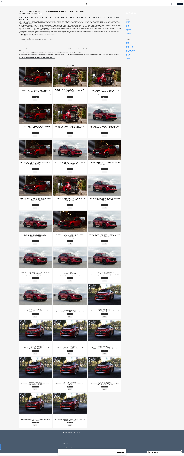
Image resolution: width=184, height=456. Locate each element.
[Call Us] (176, 1)
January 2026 (128, 30)
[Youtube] (135, 13)
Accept (121, 452)
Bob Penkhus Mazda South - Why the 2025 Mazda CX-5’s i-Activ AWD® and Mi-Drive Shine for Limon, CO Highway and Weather (69, 18)
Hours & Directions (110, 440)
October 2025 (128, 33)
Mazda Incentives (66, 443)
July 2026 (127, 22)
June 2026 (127, 23)
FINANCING (94, 436)
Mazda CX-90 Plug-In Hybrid (130, 47)
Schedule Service (81, 438)
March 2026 (128, 27)
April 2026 (127, 26)
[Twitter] (132, 13)
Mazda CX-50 (128, 43)
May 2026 (127, 25)
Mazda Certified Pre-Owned (68, 441)
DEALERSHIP (109, 436)
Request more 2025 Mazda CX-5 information (37, 58)
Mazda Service (128, 54)
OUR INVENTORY (67, 436)
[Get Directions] (178, 1)
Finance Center (95, 441)
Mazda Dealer (128, 55)
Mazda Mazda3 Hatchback (130, 50)
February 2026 (128, 29)
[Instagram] (129, 13)
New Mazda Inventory (67, 438)
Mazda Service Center (82, 441)
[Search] (181, 1)
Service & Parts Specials (82, 440)
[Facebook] (127, 13)
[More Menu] (1, 4)
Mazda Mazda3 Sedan (129, 51)
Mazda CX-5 (40, 13)
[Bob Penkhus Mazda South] (86, 4)
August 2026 (128, 21)
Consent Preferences (0, 447)
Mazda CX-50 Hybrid (129, 46)
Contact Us (109, 438)
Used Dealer (128, 58)
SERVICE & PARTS (81, 436)
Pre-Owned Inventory (67, 440)
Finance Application (96, 438)
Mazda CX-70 (128, 42)
